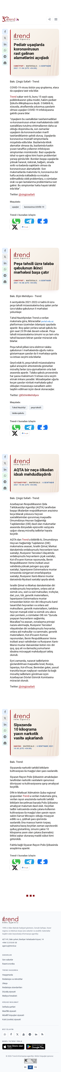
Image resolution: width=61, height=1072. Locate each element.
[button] (5, 31)
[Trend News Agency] (10, 919)
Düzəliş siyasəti (9, 992)
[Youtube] (23, 1034)
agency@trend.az (9, 946)
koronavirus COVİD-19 (34, 207)
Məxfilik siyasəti (9, 1011)
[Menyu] (56, 19)
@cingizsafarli (27, 194)
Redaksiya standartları (12, 987)
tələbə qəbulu (18, 413)
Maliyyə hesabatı (9, 996)
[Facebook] (11, 1034)
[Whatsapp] (4, 1034)
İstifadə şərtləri (8, 1007)
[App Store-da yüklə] (13, 1046)
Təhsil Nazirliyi (19, 407)
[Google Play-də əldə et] (35, 1046)
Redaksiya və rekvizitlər (12, 979)
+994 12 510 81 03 (9, 943)
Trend (13, 96)
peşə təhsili (36, 407)
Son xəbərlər (7, 960)
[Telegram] (29, 1034)
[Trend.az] (10, 19)
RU (35, 1067)
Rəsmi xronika (8, 964)
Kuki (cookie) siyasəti (11, 1019)
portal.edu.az (47, 321)
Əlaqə (4, 983)
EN (25, 1067)
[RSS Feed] (42, 1034)
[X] (17, 1034)
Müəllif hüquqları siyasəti (13, 1015)
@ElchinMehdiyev (29, 395)
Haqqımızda (7, 975)
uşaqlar (15, 207)
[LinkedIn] (36, 1034)
